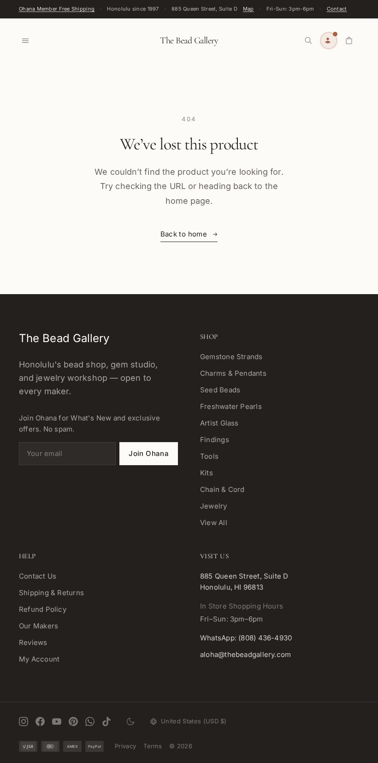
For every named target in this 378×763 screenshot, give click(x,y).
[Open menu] (25, 40)
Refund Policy (42, 609)
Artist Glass (219, 423)
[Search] (308, 40)
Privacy (125, 746)
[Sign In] (329, 40)
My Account (39, 659)
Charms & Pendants (233, 373)
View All (213, 522)
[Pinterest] (73, 721)
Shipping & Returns (51, 592)
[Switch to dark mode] (130, 721)
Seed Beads (220, 389)
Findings (214, 439)
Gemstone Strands (231, 356)
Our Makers (38, 625)
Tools (209, 456)
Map (248, 9)
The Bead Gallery (189, 40)
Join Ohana (149, 453)
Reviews (33, 642)
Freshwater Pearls (231, 406)
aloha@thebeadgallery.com (245, 654)
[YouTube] (56, 721)
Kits (206, 472)
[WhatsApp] (89, 721)
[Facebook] (40, 721)
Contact (337, 9)
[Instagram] (23, 721)
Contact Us (37, 576)
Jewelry (213, 506)
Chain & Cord (222, 489)
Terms (152, 746)
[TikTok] (106, 721)
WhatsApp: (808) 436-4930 (246, 637)
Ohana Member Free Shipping (56, 9)
